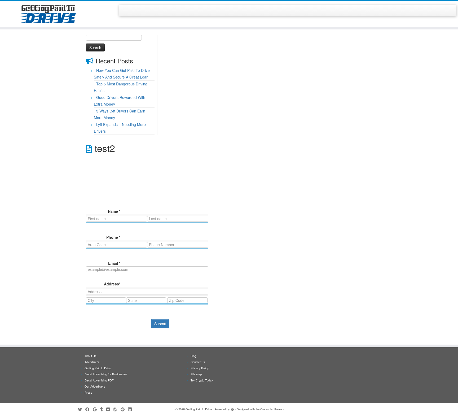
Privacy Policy (200, 368)
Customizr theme (271, 409)
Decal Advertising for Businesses (106, 374)
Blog (193, 356)
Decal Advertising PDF (99, 380)
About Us (90, 356)
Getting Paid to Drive (98, 368)
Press (88, 392)
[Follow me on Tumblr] (103, 409)
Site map (196, 374)
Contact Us (198, 362)
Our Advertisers (95, 386)
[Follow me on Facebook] (89, 409)
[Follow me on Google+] (96, 409)
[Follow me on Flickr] (109, 409)
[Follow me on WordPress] (117, 409)
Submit (160, 323)
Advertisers (92, 362)
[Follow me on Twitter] (81, 409)
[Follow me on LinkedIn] (131, 409)
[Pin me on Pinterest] (124, 409)
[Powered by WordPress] (232, 408)
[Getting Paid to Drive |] (53, 14)
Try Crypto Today (202, 380)
